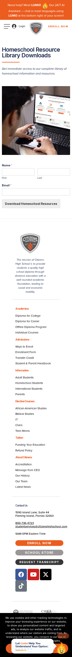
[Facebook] (21, 574)
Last (39, 177)
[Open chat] (61, 648)
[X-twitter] (45, 574)
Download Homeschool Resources (31, 204)
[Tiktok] (21, 586)
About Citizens (23, 457)
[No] (63, 636)
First (4, 177)
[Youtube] (33, 574)
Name (7, 165)
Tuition (19, 437)
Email (6, 185)
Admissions (22, 339)
